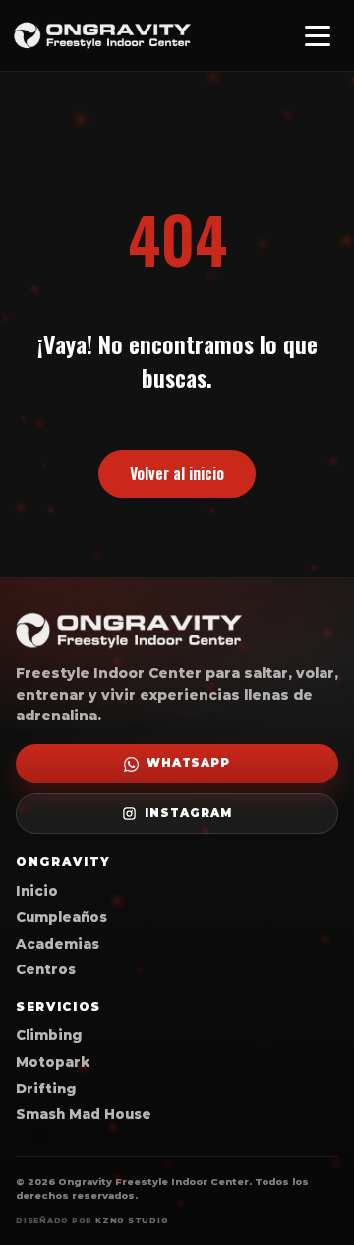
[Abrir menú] (317, 35)
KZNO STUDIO (131, 1220)
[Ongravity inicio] (102, 36)
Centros (46, 969)
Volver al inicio (177, 473)
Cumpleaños (61, 917)
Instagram (188, 813)
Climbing (49, 1035)
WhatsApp (188, 763)
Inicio (37, 891)
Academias (57, 944)
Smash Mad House (83, 1114)
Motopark (52, 1062)
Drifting (46, 1088)
